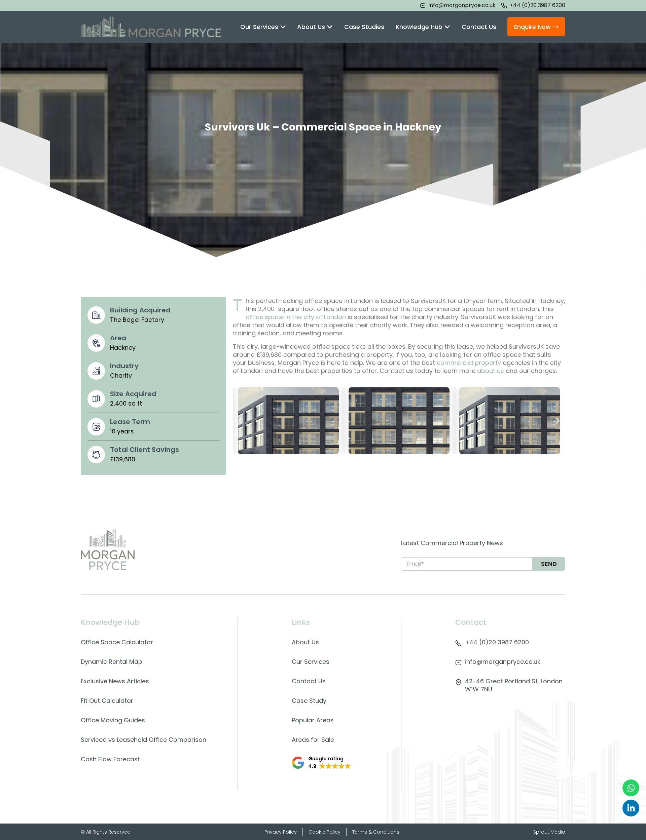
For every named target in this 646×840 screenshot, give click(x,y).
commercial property (469, 362)
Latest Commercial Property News (452, 543)
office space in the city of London (296, 317)
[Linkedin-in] (630, 808)
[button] (240, 420)
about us (490, 371)
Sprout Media (549, 832)
